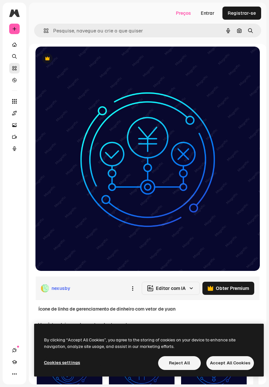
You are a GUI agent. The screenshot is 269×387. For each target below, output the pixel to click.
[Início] (14, 44)
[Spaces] (14, 113)
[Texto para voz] (14, 148)
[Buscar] (14, 56)
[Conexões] (14, 350)
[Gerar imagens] (14, 125)
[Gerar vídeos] (14, 137)
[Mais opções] (132, 288)
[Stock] (14, 68)
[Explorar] (14, 80)
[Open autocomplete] (43, 30)
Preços (183, 13)
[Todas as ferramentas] (14, 101)
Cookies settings (62, 362)
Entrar (208, 13)
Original (77, 59)
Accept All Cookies (230, 363)
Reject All (179, 363)
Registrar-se (242, 13)
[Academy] (14, 362)
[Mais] (14, 374)
